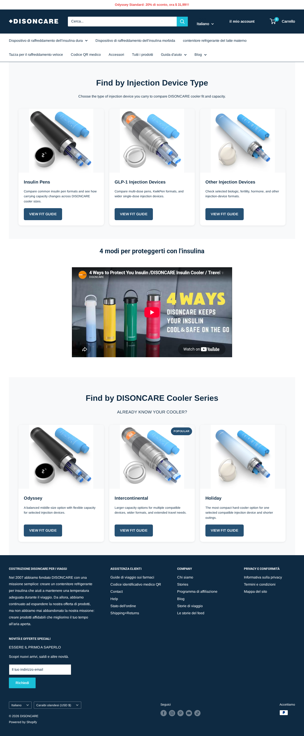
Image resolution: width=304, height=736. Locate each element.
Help (114, 599)
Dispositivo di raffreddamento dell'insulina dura (46, 40)
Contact (116, 591)
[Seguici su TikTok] (197, 713)
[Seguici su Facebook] (163, 713)
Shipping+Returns (124, 613)
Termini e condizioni (260, 584)
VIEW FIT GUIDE (43, 214)
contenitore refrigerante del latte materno (215, 40)
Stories (182, 584)
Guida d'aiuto (171, 54)
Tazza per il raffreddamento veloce (36, 54)
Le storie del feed (190, 613)
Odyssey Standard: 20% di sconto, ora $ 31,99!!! (152, 4)
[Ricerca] (182, 21)
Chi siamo (185, 577)
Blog (198, 54)
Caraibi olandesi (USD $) (53, 705)
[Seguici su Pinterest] (180, 713)
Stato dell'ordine (123, 606)
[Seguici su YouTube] (189, 713)
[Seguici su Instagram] (172, 713)
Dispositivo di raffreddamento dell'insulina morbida (135, 40)
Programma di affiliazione (197, 591)
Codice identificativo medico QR (135, 584)
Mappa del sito (255, 591)
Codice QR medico (86, 54)
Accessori (116, 54)
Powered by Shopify (23, 722)
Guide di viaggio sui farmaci (132, 577)
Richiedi (22, 683)
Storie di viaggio (190, 606)
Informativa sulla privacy (263, 577)
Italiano (16, 705)
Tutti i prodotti (142, 54)
